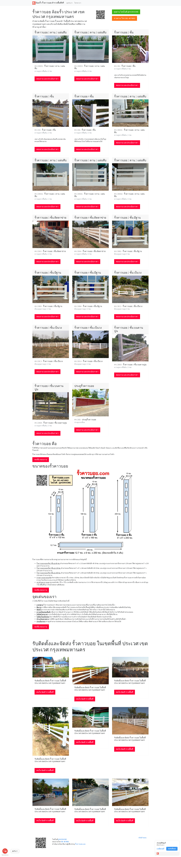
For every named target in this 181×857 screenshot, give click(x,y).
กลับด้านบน (142, 838)
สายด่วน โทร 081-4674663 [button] (124, 18)
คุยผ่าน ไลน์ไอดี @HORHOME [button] (126, 12)
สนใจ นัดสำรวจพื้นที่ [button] (45, 692)
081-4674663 (65, 842)
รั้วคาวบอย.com (80, 844)
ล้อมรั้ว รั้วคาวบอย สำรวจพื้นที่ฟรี (50, 3)
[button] (100, 15)
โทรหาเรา (77, 3)
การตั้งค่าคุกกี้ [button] (160, 848)
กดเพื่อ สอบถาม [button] (40, 459)
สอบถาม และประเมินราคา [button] (47, 79)
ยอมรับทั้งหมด (172, 848)
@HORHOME (62, 839)
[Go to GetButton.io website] (5, 855)
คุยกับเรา (69, 3)
